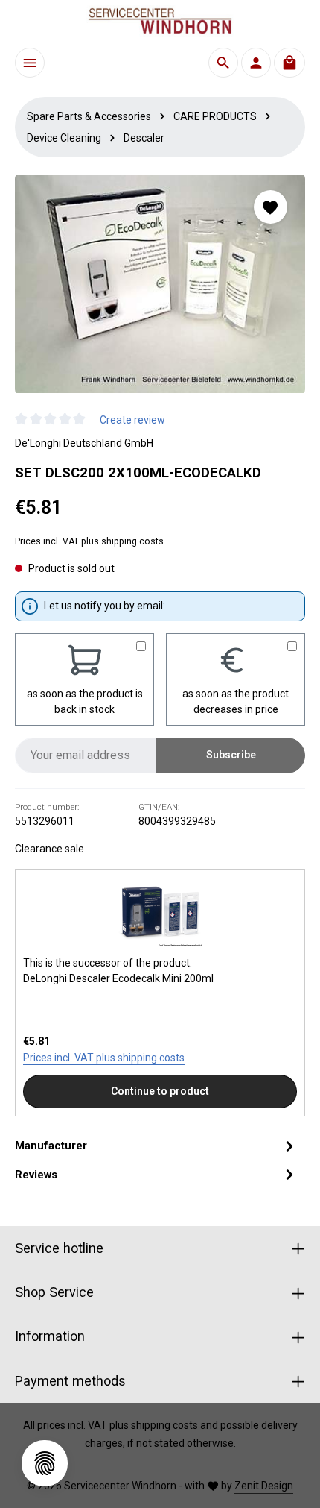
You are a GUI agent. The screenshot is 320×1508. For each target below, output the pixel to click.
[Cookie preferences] (44, 1463)
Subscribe (231, 755)
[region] (160, 284)
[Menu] (30, 63)
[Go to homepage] (160, 21)
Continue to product (160, 1091)
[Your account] (256, 63)
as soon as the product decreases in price (235, 701)
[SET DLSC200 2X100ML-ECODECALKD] (160, 284)
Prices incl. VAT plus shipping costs (89, 541)
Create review (132, 420)
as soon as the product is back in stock (85, 701)
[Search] (223, 63)
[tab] (156, 1145)
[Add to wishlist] (270, 207)
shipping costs (164, 1425)
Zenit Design (263, 1486)
